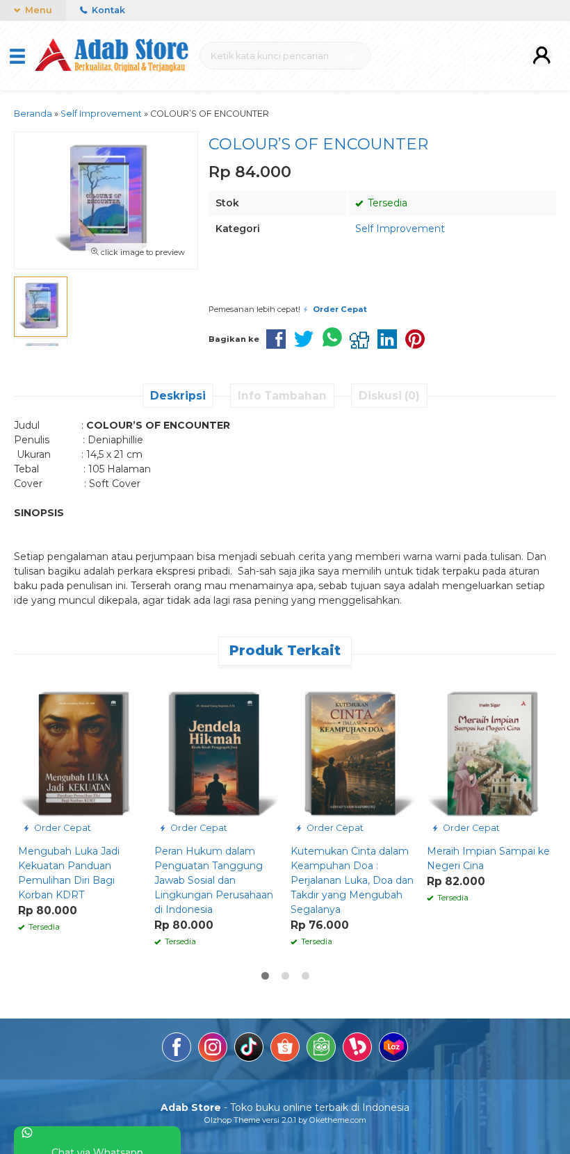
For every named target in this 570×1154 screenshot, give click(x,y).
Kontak (107, 10)
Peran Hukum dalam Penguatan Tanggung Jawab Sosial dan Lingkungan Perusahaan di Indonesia (213, 880)
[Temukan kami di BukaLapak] (357, 1049)
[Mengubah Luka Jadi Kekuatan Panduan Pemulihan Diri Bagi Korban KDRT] (80, 757)
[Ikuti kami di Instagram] (212, 1049)
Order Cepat (61, 828)
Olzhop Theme (232, 1120)
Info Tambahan (282, 395)
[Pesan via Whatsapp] (30, 684)
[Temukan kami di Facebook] (176, 1049)
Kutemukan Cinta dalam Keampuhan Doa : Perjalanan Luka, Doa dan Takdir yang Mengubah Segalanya (352, 880)
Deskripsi (178, 395)
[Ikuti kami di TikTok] (248, 1049)
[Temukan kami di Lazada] (393, 1049)
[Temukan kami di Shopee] (285, 1049)
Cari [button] (347, 55)
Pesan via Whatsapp (322, 286)
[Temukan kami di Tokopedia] (321, 1049)
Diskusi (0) (389, 395)
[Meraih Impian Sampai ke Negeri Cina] (489, 757)
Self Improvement (400, 228)
